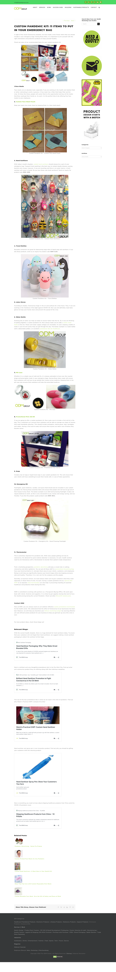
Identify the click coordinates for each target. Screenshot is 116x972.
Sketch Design (18, 930)
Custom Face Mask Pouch (25, 101)
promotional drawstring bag (65, 569)
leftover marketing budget (53, 611)
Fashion (41, 941)
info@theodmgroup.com (21, 2)
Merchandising (44, 950)
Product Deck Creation (32, 930)
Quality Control (19, 932)
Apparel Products (82, 922)
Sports (51, 941)
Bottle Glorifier (91, 932)
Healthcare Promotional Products (24, 922)
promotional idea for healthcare (50, 329)
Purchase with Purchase (60, 932)
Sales (28, 950)
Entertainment (32, 941)
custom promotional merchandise (64, 607)
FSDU (71, 932)
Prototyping (64, 930)
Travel (61, 941)
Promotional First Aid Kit (25, 417)
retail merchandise (33, 582)
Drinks (25, 941)
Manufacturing (92, 930)
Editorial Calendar (20, 947)
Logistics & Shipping (31, 932)
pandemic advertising (41, 567)
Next (72, 20)
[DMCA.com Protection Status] (58, 957)
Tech (56, 941)
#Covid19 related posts (63, 596)
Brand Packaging (79, 932)
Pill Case (19, 372)
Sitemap (69, 953)
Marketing (34, 950)
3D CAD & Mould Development (50, 930)
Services (17, 927)
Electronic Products (43, 922)
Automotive (17, 941)
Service (66, 941)
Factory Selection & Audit (78, 930)
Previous (67, 20)
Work (23, 927)
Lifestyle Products (56, 922)
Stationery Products (69, 922)
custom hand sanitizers (41, 164)
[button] (99, 7)
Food (46, 941)
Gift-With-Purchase (45, 932)
